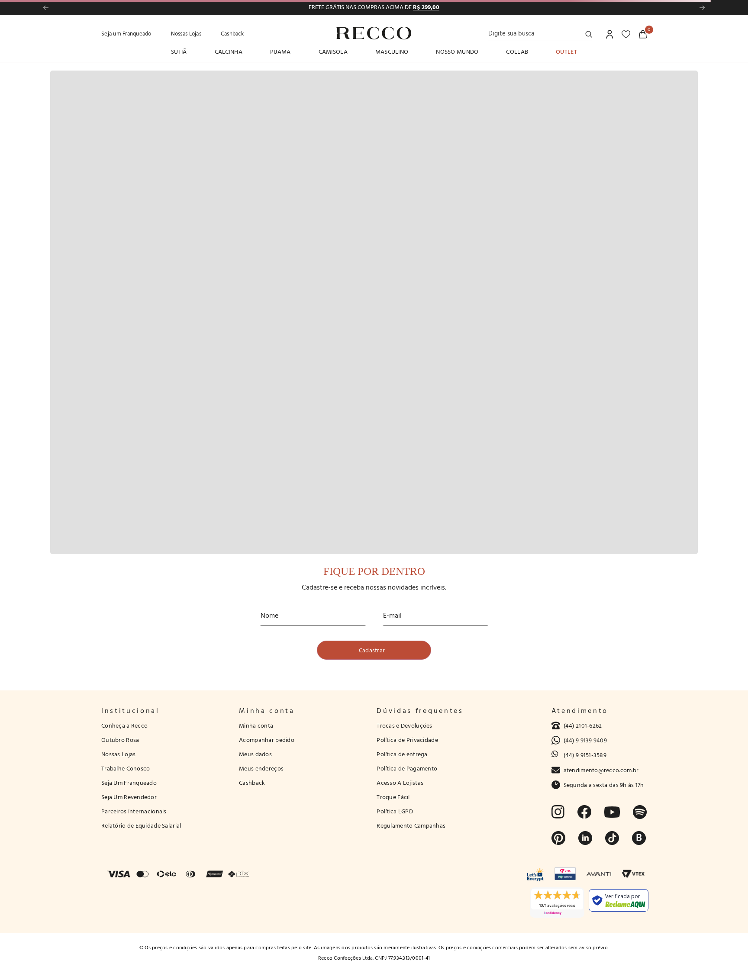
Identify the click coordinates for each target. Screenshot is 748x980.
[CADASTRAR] (374, 650)
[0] (643, 34)
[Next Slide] (702, 7)
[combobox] (540, 33)
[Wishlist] (626, 34)
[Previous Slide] (46, 7)
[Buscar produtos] (588, 34)
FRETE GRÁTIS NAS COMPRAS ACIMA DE (374, 8)
